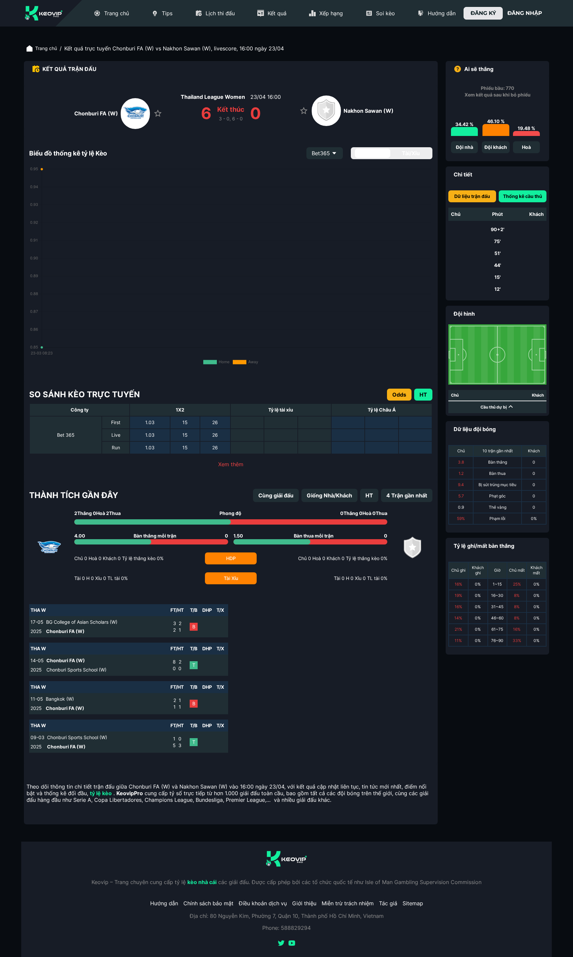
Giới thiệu (304, 903)
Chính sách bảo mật (208, 903)
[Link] (44, 13)
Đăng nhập (524, 13)
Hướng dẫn (164, 903)
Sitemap (413, 903)
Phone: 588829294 (286, 928)
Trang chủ (46, 48)
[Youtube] (292, 943)
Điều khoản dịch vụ (263, 903)
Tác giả (388, 903)
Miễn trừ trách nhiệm (348, 903)
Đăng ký (483, 13)
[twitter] (281, 943)
